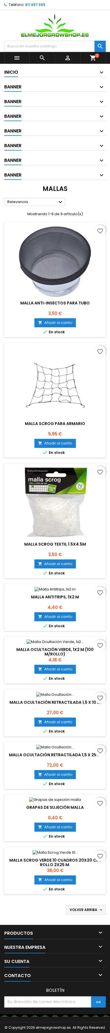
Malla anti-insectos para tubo (55, 303)
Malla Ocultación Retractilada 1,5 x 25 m (55, 755)
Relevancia (35, 202)
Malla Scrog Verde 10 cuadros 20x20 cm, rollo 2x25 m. (55, 862)
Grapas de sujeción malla (55, 807)
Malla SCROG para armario (55, 423)
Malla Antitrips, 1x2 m (55, 597)
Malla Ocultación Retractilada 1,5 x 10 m (55, 702)
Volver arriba (86, 909)
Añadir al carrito (55, 322)
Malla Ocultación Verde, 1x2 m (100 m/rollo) (55, 652)
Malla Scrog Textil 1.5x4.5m (55, 544)
